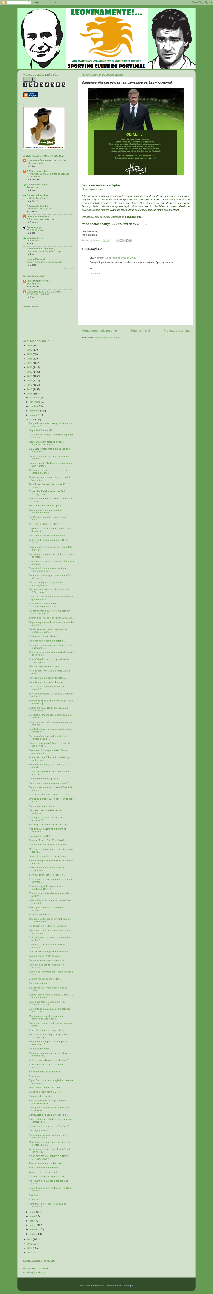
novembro (35, 402)
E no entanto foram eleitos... (44, 636)
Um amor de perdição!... (42, 1096)
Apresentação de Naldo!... (42, 806)
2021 (30, 367)
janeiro (33, 1234)
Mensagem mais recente (99, 330)
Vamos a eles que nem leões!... (45, 1172)
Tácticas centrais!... (39, 983)
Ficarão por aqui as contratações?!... (48, 844)
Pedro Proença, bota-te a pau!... (46, 505)
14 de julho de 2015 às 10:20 (120, 258)
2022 (30, 363)
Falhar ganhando (35, 163)
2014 (30, 1239)
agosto (33, 415)
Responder (95, 273)
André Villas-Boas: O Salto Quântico (44, 262)
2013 (30, 1244)
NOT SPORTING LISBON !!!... (45, 524)
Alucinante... (35, 1076)
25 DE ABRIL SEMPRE (38, 294)
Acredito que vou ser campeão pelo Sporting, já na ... (47, 1136)
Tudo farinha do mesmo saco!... (45, 1087)
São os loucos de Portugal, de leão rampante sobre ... (47, 1102)
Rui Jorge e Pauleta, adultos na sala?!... (50, 824)
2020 (30, 372)
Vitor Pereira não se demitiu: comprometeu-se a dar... (44, 605)
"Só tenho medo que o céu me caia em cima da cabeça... (49, 612)
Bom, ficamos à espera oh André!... (47, 682)
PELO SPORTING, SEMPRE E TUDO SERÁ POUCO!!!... (48, 1157)
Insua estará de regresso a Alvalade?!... (50, 1126)
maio (32, 1216)
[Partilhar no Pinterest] (130, 240)
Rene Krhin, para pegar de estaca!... (48, 678)
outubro (34, 406)
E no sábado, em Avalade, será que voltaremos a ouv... (48, 569)
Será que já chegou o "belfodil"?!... (47, 875)
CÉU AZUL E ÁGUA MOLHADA (44, 292)
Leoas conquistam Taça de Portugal (44, 251)
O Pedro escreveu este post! (41, 219)
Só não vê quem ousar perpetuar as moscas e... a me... (48, 630)
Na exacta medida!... (40, 1048)
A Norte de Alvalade (38, 171)
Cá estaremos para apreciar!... (45, 778)
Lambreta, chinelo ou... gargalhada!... (49, 856)
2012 (30, 1248)
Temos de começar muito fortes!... (47, 1163)
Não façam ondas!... (39, 1130)
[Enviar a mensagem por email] (117, 240)
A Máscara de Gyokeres (40, 248)
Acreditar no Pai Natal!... (42, 914)
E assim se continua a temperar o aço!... (50, 794)
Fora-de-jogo (34, 227)
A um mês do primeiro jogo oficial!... (48, 1030)
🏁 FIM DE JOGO (35, 230)
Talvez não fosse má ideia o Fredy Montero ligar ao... (47, 1003)
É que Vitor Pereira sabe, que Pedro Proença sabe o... (48, 492)
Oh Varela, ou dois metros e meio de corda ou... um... (48, 471)
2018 (30, 380)
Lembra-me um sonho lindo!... (45, 979)
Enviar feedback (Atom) (107, 337)
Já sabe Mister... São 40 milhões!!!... (48, 840)
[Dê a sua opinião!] (121, 240)
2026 (30, 345)
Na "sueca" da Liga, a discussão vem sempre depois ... (48, 737)
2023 (30, 358)
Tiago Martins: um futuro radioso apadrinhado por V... (46, 511)
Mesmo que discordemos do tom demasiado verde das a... (46, 1017)
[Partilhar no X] (124, 240)
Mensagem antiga (177, 330)
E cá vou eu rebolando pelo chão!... (47, 1176)
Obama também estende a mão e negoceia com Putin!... (47, 443)
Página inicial (140, 330)
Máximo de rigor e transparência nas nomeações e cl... (48, 583)
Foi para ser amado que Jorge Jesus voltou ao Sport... (48, 1035)
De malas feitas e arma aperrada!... (47, 960)
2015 (30, 393)
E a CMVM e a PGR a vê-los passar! (48, 926)
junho (33, 1212)
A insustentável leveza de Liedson (46, 160)
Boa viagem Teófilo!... (40, 836)
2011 (30, 1252)
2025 (30, 350)
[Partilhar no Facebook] (127, 240)
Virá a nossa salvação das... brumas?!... (50, 1060)
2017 (30, 385)
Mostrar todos (69, 269)
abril (32, 1221)
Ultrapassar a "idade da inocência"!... (48, 1115)
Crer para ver (33, 240)
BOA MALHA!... (34, 284)
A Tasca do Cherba (37, 206)
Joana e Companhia (38, 216)
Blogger (130, 1285)
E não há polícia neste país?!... (45, 1092)
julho (32, 419)
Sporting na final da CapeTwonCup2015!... (51, 618)
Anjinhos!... (35, 1195)
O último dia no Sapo (37, 198)
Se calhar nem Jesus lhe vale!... (46, 1071)
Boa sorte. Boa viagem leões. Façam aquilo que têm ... (48, 751)
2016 (30, 389)
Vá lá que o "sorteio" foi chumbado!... (48, 535)
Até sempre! (33, 187)
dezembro (35, 397)
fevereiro (35, 1229)
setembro (35, 410)
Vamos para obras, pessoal (40, 208)
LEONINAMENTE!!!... (38, 281)
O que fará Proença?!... (41, 430)
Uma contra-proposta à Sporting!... (47, 641)
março (33, 1225)
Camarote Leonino (37, 195)
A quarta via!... (36, 1199)
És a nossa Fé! (35, 238)
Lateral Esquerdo (36, 259)
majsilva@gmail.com (34, 1272)
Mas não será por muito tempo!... (46, 666)
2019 (30, 376)
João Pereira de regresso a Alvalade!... (49, 951)
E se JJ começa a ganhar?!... (44, 1167)
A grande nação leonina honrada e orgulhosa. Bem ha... (47, 887)
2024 (30, 354)
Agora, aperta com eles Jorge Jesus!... (49, 783)
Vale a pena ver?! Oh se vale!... (45, 956)
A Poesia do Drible (37, 184)
